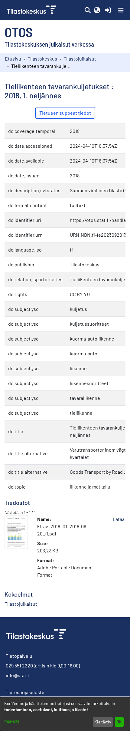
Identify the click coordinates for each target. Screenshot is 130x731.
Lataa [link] (119, 519)
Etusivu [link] (13, 58)
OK (119, 721)
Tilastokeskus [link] (42, 58)
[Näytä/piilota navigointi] (120, 10)
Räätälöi (11, 721)
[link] (32, 10)
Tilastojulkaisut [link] (79, 58)
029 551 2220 (19, 665)
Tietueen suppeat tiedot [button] (65, 113)
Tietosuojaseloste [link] (25, 692)
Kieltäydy (102, 721)
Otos (19, 32)
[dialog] (65, 714)
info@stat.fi (18, 675)
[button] (87, 10)
